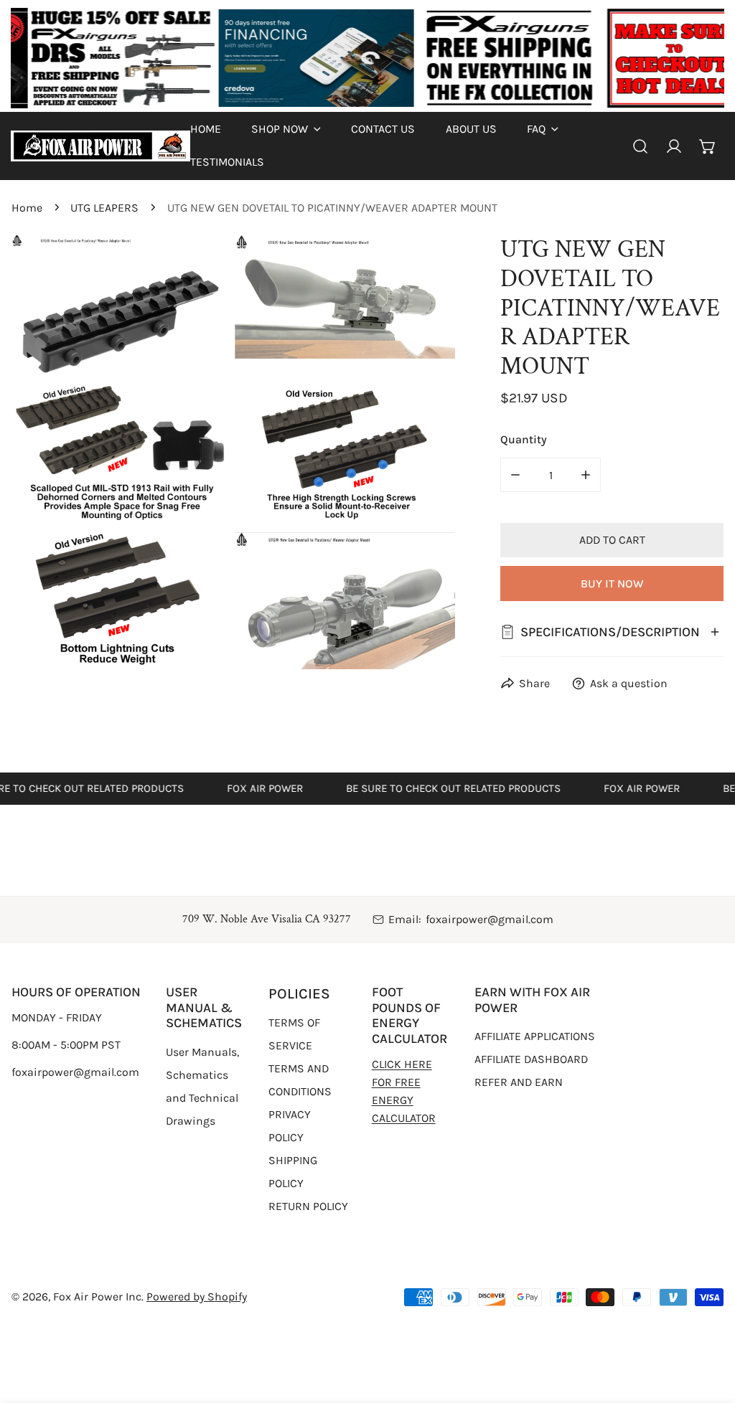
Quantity (523, 439)
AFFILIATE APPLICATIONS (534, 1036)
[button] (286, 129)
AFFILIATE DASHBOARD (531, 1059)
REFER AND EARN (518, 1082)
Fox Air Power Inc (97, 1296)
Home (26, 207)
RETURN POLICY (308, 1206)
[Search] (640, 146)
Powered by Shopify (196, 1296)
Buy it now (612, 583)
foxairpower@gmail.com (489, 919)
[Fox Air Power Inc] (100, 146)
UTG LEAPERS (104, 207)
